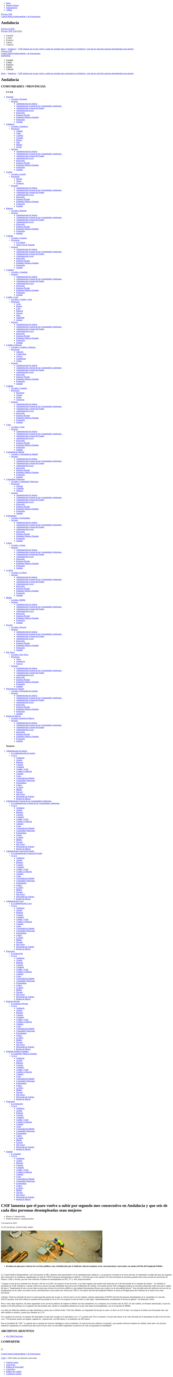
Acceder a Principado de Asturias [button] (24, 691)
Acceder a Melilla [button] (18, 600)
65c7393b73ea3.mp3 (14, 1336)
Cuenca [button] (19, 356)
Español (9, 35)
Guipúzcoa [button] (20, 661)
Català (9, 38)
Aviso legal (10, 1365)
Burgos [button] (19, 306)
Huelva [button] (19, 140)
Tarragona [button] (20, 400)
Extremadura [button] (11, 516)
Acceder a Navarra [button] (18, 627)
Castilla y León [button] (12, 297)
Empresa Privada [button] (23, 115)
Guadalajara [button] (21, 359)
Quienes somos (12, 1362)
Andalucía (12, 49)
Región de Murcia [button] (13, 716)
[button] (11, 31)
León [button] (18, 308)
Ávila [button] (18, 304)
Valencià (9, 45)
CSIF (3, 1358)
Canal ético (10, 1369)
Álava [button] (18, 659)
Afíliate (9, 10)
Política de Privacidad (14, 1367)
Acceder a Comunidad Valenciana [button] (24, 481)
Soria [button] (18, 315)
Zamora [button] (19, 320)
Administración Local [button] (25, 110)
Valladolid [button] (20, 318)
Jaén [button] (18, 142)
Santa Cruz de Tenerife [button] (25, 245)
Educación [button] (20, 113)
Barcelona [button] (20, 393)
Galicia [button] (9, 543)
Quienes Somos (12, 5)
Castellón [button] (20, 488)
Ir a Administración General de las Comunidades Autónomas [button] (35, 803)
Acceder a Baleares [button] (19, 211)
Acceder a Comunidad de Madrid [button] (24, 454)
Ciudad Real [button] (21, 354)
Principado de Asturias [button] (15, 689)
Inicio (8, 3)
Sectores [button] (14, 101)
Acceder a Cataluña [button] (19, 388)
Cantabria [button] (10, 270)
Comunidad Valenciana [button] (15, 479)
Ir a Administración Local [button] (21, 903)
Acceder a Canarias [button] (19, 238)
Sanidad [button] (19, 122)
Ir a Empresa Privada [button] (19, 1004)
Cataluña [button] (9, 386)
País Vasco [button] (10, 652)
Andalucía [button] (10, 124)
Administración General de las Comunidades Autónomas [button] (39, 106)
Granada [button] (19, 138)
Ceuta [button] (8, 425)
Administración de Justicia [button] (26, 104)
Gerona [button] (19, 395)
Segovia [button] (19, 313)
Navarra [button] (9, 625)
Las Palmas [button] (20, 242)
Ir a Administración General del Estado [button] (26, 853)
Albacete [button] (19, 352)
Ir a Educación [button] (17, 953)
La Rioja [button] (9, 570)
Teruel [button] (18, 181)
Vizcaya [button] (19, 664)
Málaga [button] (19, 145)
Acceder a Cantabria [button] (19, 272)
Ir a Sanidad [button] (16, 1154)
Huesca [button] (19, 179)
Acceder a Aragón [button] (18, 174)
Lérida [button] (18, 397)
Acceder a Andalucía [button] (19, 126)
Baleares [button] (9, 208)
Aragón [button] (9, 172)
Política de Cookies (14, 1371)
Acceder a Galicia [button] (18, 545)
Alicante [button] (19, 486)
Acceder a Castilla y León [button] (21, 299)
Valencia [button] (19, 491)
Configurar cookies (13, 1374)
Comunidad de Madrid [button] (15, 452)
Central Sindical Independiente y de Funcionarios (20, 16)
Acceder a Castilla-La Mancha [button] (23, 347)
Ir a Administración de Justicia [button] (23, 753)
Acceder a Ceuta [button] (17, 427)
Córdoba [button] (19, 135)
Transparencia (11, 8)
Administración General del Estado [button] (30, 108)
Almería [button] (19, 131)
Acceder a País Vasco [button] (19, 654)
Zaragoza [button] (20, 183)
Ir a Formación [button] (17, 1104)
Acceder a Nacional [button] (19, 99)
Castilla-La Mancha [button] (14, 345)
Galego (9, 42)
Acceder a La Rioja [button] (19, 573)
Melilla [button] (9, 598)
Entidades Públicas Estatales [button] (27, 117)
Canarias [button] (9, 236)
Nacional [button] (9, 97)
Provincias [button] (15, 129)
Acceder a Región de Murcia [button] (22, 718)
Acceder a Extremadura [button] (20, 518)
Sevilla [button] (19, 147)
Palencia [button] (19, 311)
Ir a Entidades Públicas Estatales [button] (24, 1054)
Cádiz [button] (18, 133)
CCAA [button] (14, 755)
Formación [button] (20, 120)
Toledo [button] (19, 361)
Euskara (9, 40)
